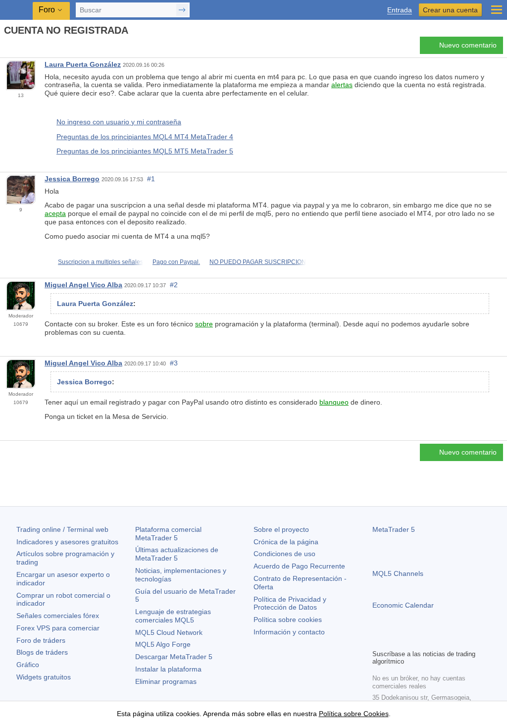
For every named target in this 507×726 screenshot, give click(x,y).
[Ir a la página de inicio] (7, 48)
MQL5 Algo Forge (163, 644)
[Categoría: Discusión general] (19, 48)
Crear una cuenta (450, 10)
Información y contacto (289, 632)
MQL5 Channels (397, 573)
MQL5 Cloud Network (169, 632)
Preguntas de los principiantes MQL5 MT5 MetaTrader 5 (144, 151)
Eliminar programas (166, 681)
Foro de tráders (40, 640)
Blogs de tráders (42, 652)
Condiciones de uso (284, 554)
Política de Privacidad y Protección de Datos (290, 603)
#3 (174, 363)
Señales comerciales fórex (57, 616)
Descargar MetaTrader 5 (173, 657)
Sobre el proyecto (281, 529)
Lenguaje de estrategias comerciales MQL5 (173, 616)
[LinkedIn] (442, 640)
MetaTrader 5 (393, 529)
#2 (174, 285)
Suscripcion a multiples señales (100, 262)
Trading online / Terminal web (62, 529)
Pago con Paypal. (176, 262)
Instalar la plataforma (168, 669)
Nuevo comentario (468, 45)
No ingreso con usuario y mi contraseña (118, 122)
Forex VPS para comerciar (58, 628)
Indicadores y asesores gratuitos (67, 542)
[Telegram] (394, 640)
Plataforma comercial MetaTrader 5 (168, 533)
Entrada (399, 10)
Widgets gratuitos (43, 677)
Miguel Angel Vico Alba (83, 285)
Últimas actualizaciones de (176, 554)
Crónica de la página (286, 542)
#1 (151, 179)
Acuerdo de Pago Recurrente (299, 566)
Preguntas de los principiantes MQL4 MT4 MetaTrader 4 (144, 137)
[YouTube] (426, 640)
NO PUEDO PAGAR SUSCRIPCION (257, 262)
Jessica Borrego (72, 179)
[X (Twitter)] (410, 640)
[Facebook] (378, 640)
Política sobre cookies (288, 619)
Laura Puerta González (83, 64)
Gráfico (27, 665)
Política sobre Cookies (354, 714)
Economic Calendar (403, 605)
